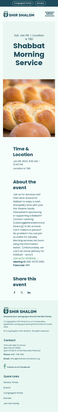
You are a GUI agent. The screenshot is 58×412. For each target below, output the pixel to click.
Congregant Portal (13, 392)
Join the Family (11, 403)
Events (7, 387)
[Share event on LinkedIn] (29, 292)
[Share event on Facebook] (14, 292)
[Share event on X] (21, 292)
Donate (7, 398)
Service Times (11, 382)
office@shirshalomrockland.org (25, 358)
